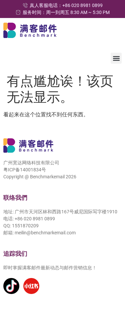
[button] (116, 58)
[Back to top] (111, 280)
